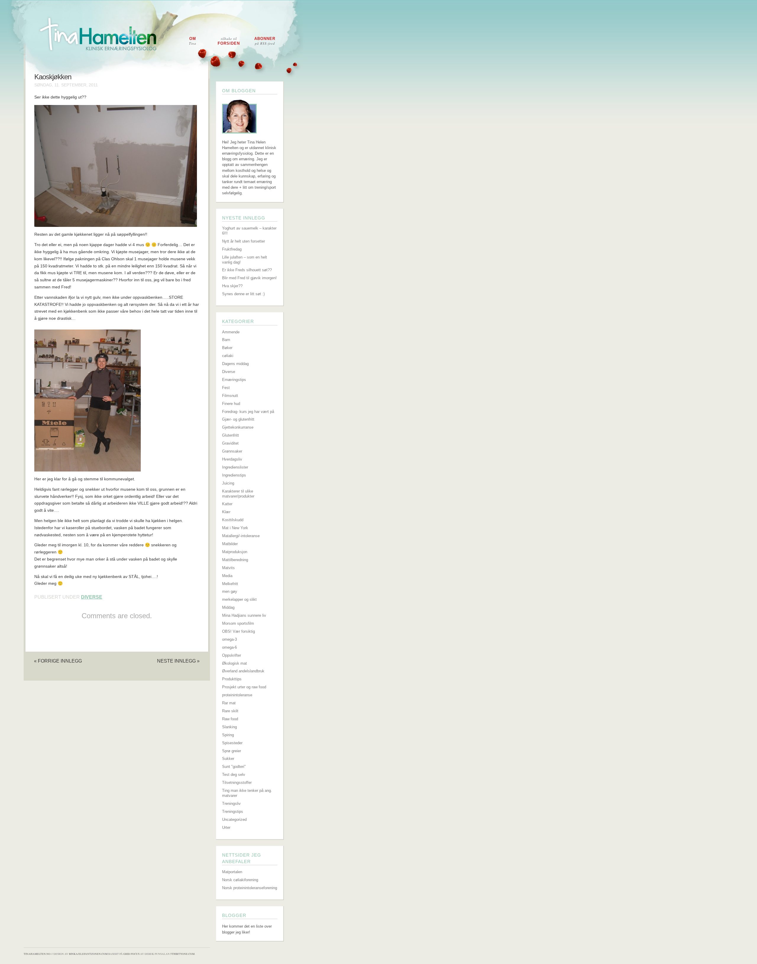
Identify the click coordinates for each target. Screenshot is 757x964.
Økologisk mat (234, 663)
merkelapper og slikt (239, 599)
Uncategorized (234, 819)
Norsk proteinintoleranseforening (249, 888)
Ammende (231, 332)
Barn (226, 340)
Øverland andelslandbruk (243, 671)
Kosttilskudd (232, 520)
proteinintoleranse (237, 695)
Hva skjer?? (232, 286)
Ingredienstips (234, 475)
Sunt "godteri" (234, 766)
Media (227, 576)
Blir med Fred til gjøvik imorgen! (249, 278)
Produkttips (232, 679)
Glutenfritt (230, 435)
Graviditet (230, 443)
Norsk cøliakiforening (240, 880)
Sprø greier (231, 751)
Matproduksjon (234, 552)
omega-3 (229, 639)
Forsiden (229, 41)
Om (192, 41)
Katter (227, 504)
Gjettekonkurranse (237, 427)
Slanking (229, 727)
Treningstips (232, 811)
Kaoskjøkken (52, 77)
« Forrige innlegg (58, 660)
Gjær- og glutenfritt (238, 419)
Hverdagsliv (232, 459)
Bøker (227, 347)
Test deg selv (233, 774)
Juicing (228, 483)
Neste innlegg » (178, 660)
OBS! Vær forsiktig (238, 631)
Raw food (230, 719)
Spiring (228, 735)
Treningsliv (231, 803)
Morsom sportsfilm (238, 623)
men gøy (229, 591)
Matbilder (230, 544)
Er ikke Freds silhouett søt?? (247, 270)
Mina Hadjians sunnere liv (244, 615)
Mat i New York (235, 528)
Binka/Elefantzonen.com (88, 954)
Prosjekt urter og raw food (244, 687)
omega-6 (229, 647)
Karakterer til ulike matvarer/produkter (238, 493)
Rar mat (229, 703)
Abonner (264, 41)
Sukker (228, 758)
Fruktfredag (232, 249)
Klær (226, 512)
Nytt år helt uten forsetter (243, 241)
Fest (226, 387)
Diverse (91, 597)
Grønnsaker (232, 451)
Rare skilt (230, 711)
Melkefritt (230, 584)
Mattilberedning (235, 560)
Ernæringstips (234, 379)
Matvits (228, 568)
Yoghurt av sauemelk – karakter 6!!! (249, 230)
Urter (226, 827)
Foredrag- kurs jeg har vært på (248, 411)
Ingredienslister (235, 467)
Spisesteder (232, 743)
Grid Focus (131, 954)
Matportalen (232, 872)
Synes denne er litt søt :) (243, 294)
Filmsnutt (230, 395)
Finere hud (231, 403)
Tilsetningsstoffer (237, 782)
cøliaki (227, 355)
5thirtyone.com (182, 954)
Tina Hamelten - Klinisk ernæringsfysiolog (382, 39)
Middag (228, 607)
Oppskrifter (231, 655)
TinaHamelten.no (37, 954)
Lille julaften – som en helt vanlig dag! (244, 259)
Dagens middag (235, 363)
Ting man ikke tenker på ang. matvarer (247, 793)
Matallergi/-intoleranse (241, 536)
